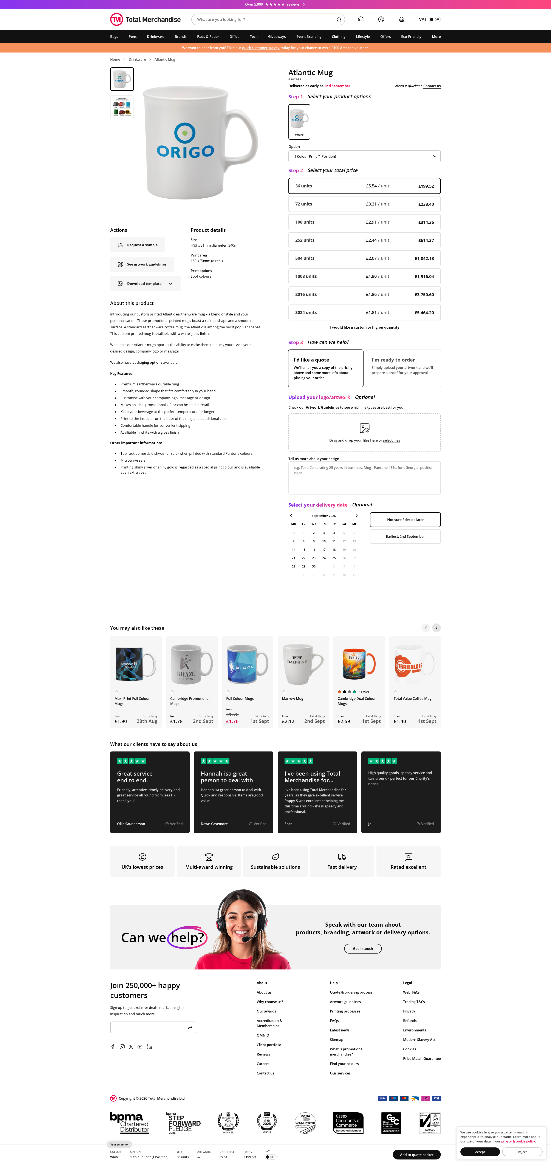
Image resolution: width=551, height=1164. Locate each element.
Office (234, 36)
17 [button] (324, 549)
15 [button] (303, 549)
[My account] (381, 19)
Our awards (266, 1011)
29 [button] (303, 566)
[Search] (339, 19)
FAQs (334, 1020)
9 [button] (314, 541)
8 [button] (304, 541)
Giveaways (277, 36)
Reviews (263, 1054)
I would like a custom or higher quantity (364, 327)
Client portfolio (269, 1044)
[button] (268, 19)
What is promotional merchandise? (346, 1052)
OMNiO (263, 1035)
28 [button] (293, 566)
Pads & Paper (208, 36)
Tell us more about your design (313, 458)
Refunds (410, 1020)
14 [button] (293, 549)
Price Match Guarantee (422, 1058)
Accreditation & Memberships (269, 1023)
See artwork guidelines (146, 264)
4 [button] (334, 533)
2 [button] (314, 533)
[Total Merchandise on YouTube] (139, 1046)
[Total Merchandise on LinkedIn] (149, 1046)
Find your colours (344, 1063)
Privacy (409, 1011)
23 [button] (314, 558)
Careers (263, 1063)
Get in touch (363, 948)
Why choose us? (270, 1001)
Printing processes (345, 1011)
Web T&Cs (411, 992)
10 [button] (324, 541)
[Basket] (401, 19)
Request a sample (142, 245)
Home (115, 59)
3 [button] (324, 533)
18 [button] (334, 549)
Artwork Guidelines (322, 407)
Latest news (340, 1030)
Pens (133, 36)
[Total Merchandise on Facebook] (112, 1046)
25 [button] (334, 558)
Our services (340, 1073)
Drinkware (155, 36)
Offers (385, 36)
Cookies (409, 1049)
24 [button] (324, 558)
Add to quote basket (416, 1154)
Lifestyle (363, 36)
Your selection (119, 1144)
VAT (423, 19)
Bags (114, 36)
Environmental (415, 1030)
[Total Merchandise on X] (131, 1047)
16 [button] (314, 549)
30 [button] (314, 566)
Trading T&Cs (414, 1001)
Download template (144, 283)
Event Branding (309, 36)
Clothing (338, 36)
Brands (181, 36)
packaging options (147, 362)
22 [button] (303, 558)
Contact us (432, 85)
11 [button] (334, 541)
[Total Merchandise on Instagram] (122, 1046)
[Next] (436, 627)
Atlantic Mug (165, 59)
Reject (522, 1152)
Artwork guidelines (345, 1001)
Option (294, 146)
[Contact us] (360, 19)
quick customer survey (261, 47)
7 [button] (293, 541)
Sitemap (336, 1039)
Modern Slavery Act (419, 1039)
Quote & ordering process (351, 992)
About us (264, 992)
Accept (480, 1152)
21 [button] (293, 558)
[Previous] (425, 627)
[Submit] (190, 1027)
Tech (254, 36)
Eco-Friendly (411, 36)
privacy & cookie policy (518, 1141)
